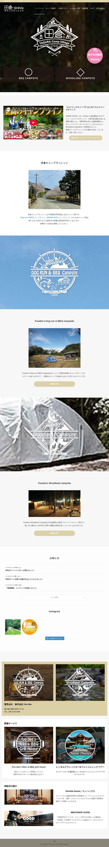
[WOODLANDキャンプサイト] (58, 217)
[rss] (101, 1)
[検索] (104, 1)
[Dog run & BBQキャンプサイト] (34, 217)
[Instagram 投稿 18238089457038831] (29, 627)
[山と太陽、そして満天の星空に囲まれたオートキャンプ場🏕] (13, 627)
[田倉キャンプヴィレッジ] (14, 8)
